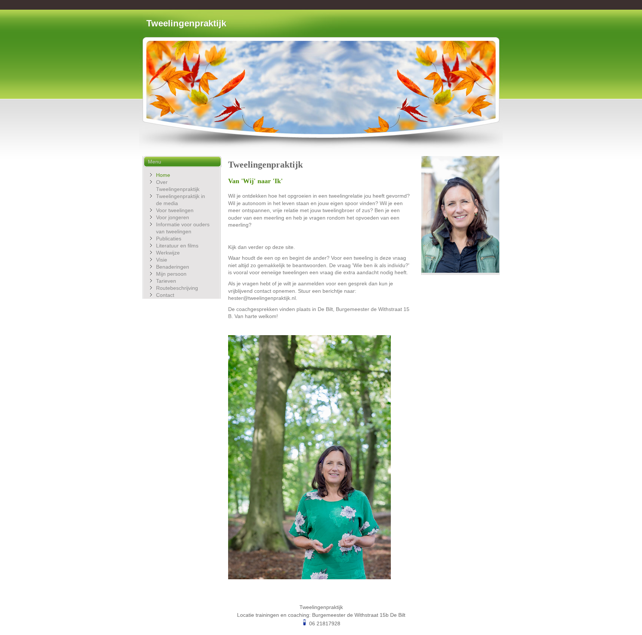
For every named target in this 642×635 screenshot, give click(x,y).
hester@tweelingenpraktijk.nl (262, 298)
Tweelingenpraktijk (186, 23)
